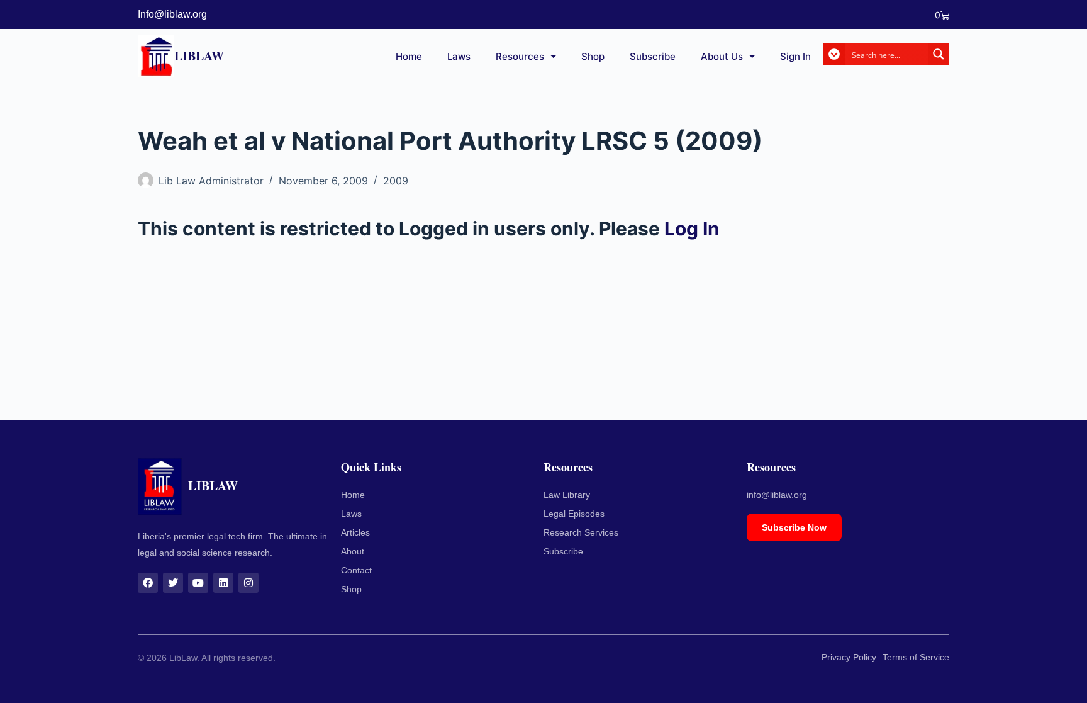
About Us (722, 56)
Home (409, 56)
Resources (520, 56)
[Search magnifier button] (938, 54)
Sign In (795, 56)
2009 (395, 180)
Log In (692, 228)
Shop (593, 56)
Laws (459, 56)
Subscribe (653, 56)
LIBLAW (199, 56)
